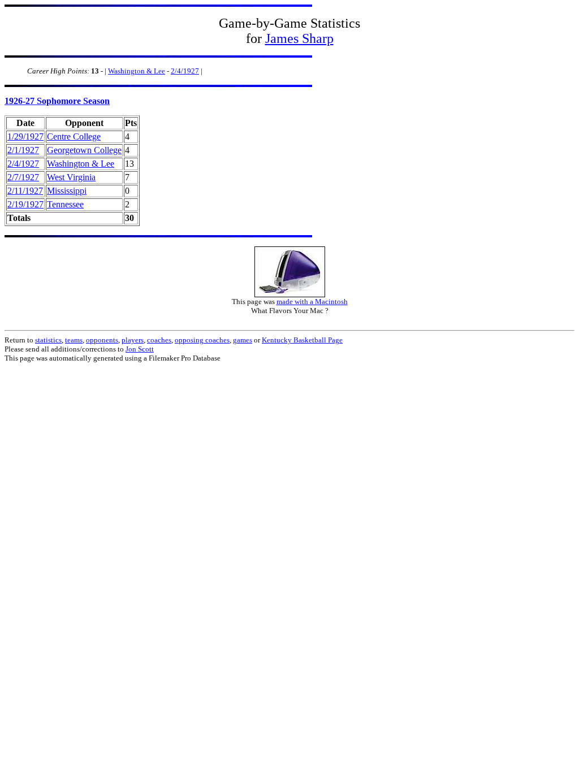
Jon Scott (140, 349)
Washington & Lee (136, 71)
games (242, 340)
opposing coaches (202, 340)
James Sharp (299, 38)
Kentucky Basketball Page (302, 340)
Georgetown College (84, 150)
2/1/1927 (23, 150)
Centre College (74, 136)
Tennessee (65, 204)
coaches (159, 340)
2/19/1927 (25, 204)
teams (74, 340)
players (133, 340)
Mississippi (67, 191)
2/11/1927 (25, 191)
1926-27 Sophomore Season (57, 101)
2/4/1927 (185, 71)
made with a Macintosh (312, 301)
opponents (102, 340)
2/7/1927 (23, 177)
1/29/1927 (25, 136)
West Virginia (71, 177)
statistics (48, 340)
